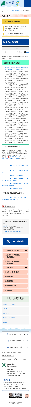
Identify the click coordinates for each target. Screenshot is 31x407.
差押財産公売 (18, 10)
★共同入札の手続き (16, 175)
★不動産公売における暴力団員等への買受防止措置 (15, 198)
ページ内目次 (15, 48)
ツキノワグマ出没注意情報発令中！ (14, 33)
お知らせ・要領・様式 (12, 272)
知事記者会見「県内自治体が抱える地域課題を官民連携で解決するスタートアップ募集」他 (15, 28)
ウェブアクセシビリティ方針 (9, 359)
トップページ (5, 10)
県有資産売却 (9, 276)
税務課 (27, 52)
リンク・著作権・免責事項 (9, 352)
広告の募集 (8, 290)
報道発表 (5, 322)
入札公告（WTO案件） (12, 250)
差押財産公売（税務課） (9, 304)
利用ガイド (21, 352)
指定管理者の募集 (10, 285)
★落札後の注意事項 (16, 188)
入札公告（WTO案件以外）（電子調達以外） (13, 256)
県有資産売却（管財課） (9, 317)
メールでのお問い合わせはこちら (12, 231)
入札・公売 (11, 10)
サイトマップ (22, 359)
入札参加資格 (9, 267)
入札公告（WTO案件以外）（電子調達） (13, 262)
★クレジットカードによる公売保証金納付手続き (15, 179)
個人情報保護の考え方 (8, 356)
